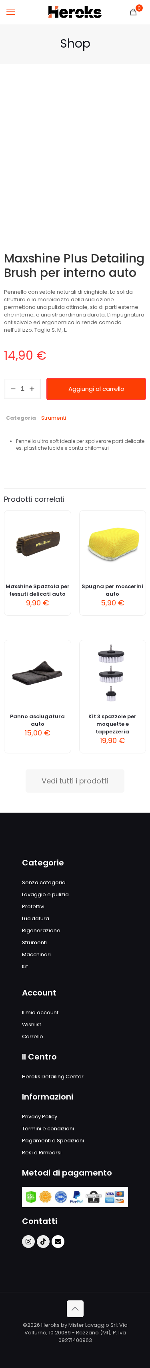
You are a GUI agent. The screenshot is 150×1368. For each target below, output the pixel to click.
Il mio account (40, 1012)
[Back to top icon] (75, 1308)
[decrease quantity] (13, 389)
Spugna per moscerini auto (112, 590)
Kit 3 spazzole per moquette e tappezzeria (112, 724)
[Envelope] (58, 1241)
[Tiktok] (43, 1241)
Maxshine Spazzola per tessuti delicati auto (38, 590)
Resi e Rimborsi (42, 1152)
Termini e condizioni (48, 1128)
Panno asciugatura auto (37, 720)
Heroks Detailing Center (53, 1076)
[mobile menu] (11, 12)
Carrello (32, 1036)
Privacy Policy (39, 1116)
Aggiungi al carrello (96, 389)
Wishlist (31, 1024)
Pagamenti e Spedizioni (53, 1140)
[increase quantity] (32, 389)
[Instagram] (28, 1241)
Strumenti (53, 418)
